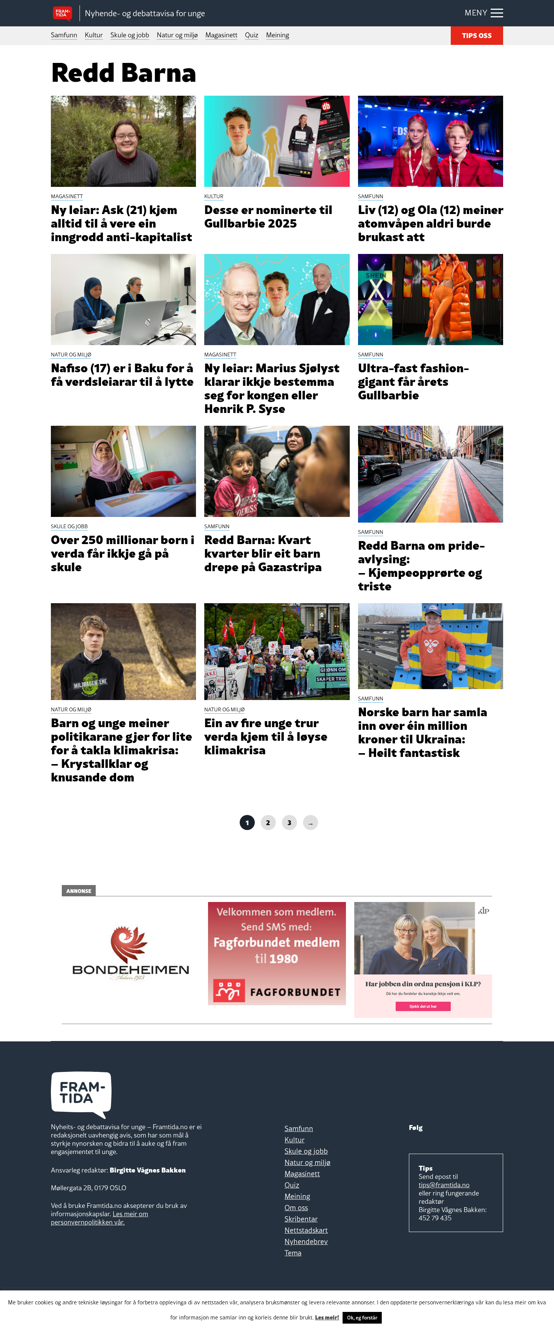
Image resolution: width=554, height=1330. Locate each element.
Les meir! (327, 1317)
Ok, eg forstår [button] (362, 1317)
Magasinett (221, 35)
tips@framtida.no (444, 1184)
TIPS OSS (477, 35)
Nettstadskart (306, 1230)
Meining (277, 35)
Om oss (296, 1207)
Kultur (94, 35)
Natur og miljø (177, 35)
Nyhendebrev (306, 1241)
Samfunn (64, 35)
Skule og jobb (129, 35)
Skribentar (301, 1219)
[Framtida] (65, 13)
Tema (293, 1253)
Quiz (252, 35)
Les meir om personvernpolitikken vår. (99, 1218)
